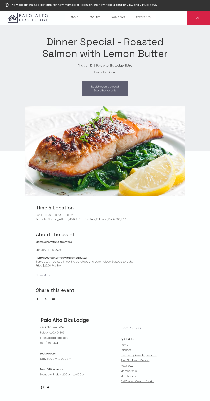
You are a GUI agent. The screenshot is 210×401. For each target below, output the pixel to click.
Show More (43, 275)
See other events (105, 90)
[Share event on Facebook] (37, 299)
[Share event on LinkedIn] (53, 299)
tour (119, 5)
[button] (74, 17)
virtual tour (148, 5)
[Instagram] (43, 387)
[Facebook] (48, 387)
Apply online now (92, 5)
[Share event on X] (45, 299)
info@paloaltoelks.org (54, 338)
